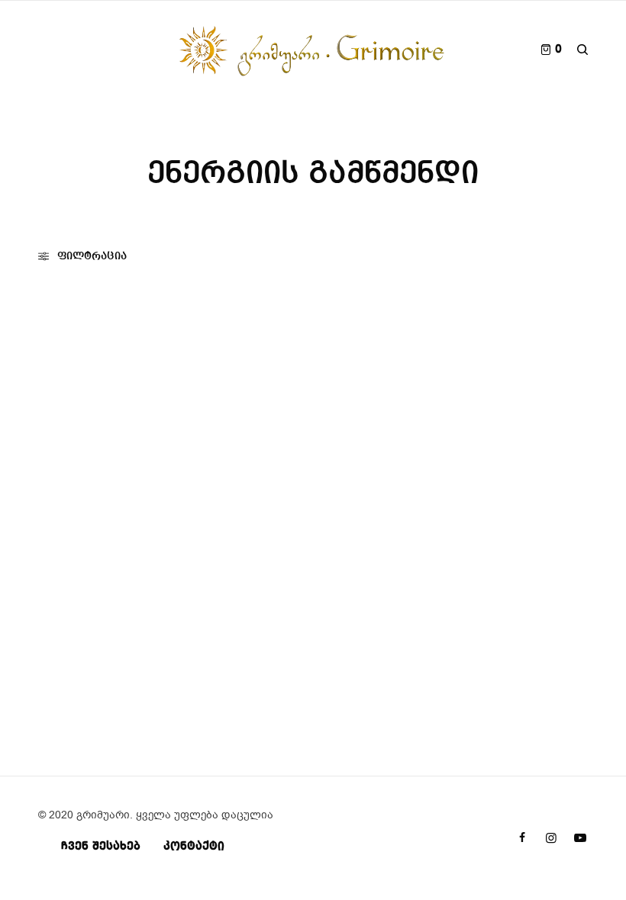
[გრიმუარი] (313, 49)
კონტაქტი (193, 847)
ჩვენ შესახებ (100, 847)
